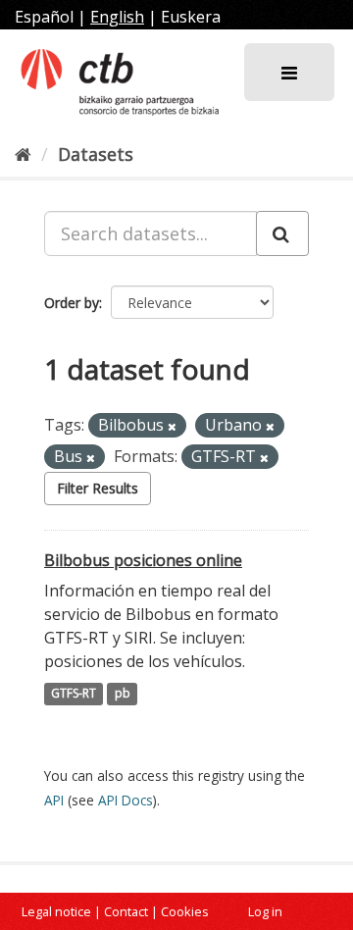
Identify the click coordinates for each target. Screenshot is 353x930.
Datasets (95, 154)
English (117, 16)
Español (44, 16)
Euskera (191, 16)
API (54, 800)
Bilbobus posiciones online (143, 560)
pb (122, 694)
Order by (71, 302)
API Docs (125, 800)
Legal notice (56, 911)
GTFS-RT (73, 694)
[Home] (23, 154)
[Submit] (282, 233)
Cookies (185, 911)
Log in (265, 911)
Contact (126, 911)
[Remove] (172, 426)
